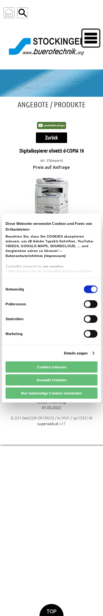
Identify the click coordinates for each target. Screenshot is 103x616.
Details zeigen (76, 353)
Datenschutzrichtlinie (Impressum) (36, 255)
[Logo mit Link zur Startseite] (51, 45)
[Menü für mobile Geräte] (90, 38)
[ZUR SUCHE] (22, 12)
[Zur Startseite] (9, 12)
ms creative (53, 266)
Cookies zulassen (51, 367)
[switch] (90, 304)
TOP (51, 611)
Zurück (51, 137)
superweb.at (47, 424)
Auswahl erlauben (51, 380)
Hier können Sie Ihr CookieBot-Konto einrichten (50, 271)
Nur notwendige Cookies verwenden (51, 393)
